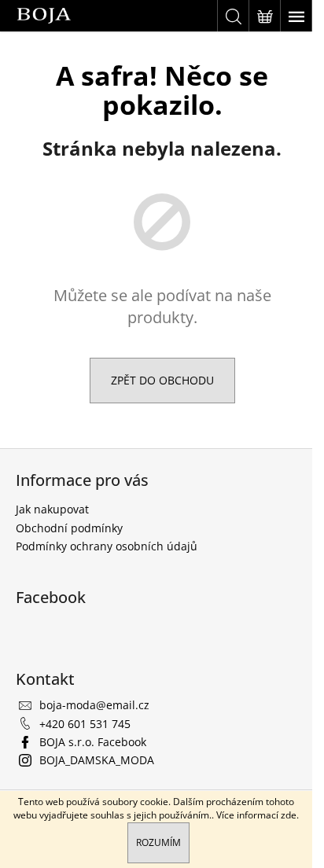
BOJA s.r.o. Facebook (92, 741)
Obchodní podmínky (69, 527)
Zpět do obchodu (162, 380)
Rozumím (158, 842)
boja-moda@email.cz (94, 704)
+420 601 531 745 (85, 723)
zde (288, 815)
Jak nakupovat (52, 509)
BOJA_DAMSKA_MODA (96, 759)
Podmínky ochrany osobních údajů (106, 546)
